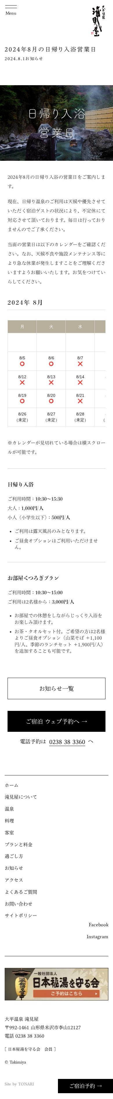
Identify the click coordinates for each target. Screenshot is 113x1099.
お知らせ (34, 59)
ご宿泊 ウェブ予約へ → (56, 721)
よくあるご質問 (21, 892)
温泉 (9, 809)
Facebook (98, 924)
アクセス (14, 880)
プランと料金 (18, 844)
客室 (9, 832)
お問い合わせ (18, 904)
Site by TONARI (19, 1084)
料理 (9, 820)
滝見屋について (21, 797)
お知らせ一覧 (56, 688)
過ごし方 (14, 856)
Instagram (97, 936)
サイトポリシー (21, 915)
